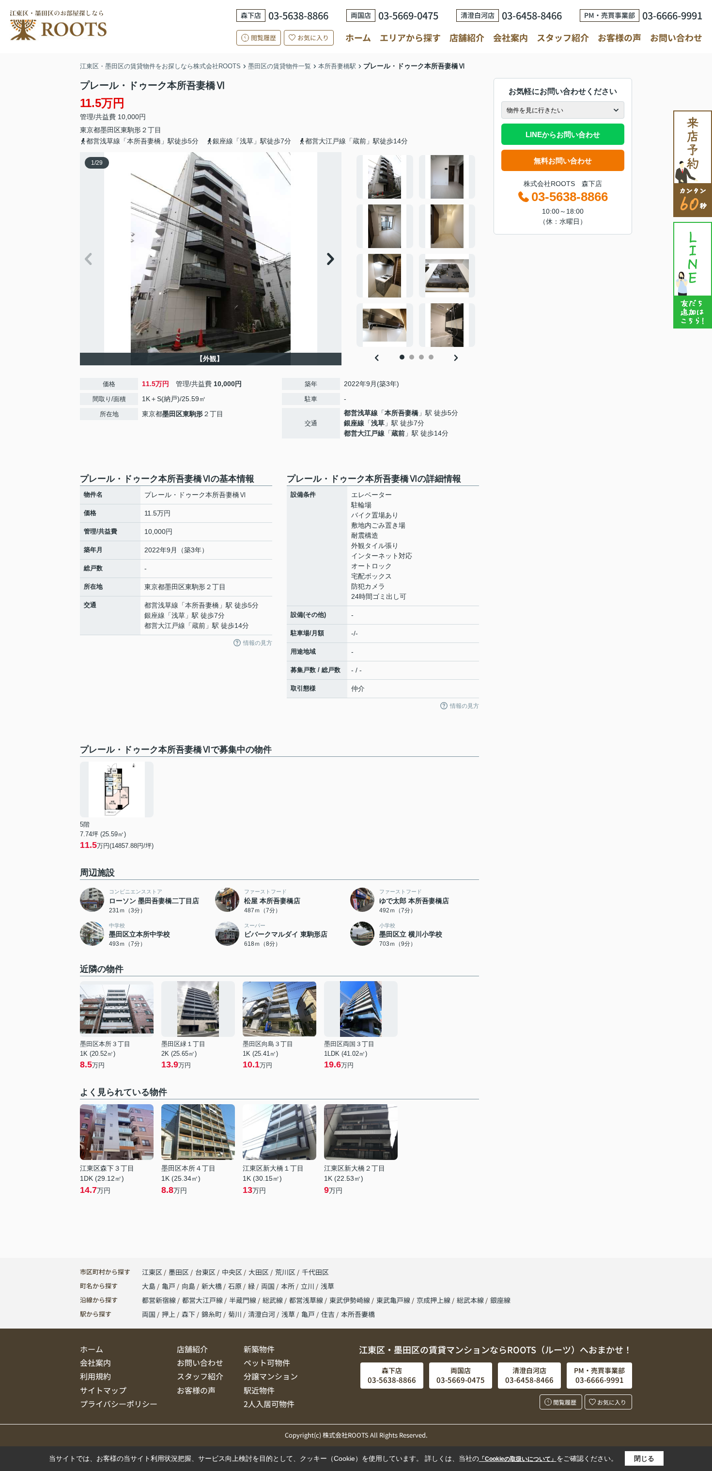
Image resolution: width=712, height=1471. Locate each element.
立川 (308, 1286)
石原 (235, 1286)
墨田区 (110, 130)
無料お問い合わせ (563, 160)
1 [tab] (402, 357)
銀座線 (354, 423)
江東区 (152, 1272)
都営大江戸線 (364, 433)
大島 (149, 1286)
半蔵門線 (243, 1300)
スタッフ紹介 (563, 37)
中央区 (232, 1272)
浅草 (378, 423)
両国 (268, 1286)
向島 (189, 1286)
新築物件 (259, 1349)
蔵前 (398, 433)
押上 (168, 1314)
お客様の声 (619, 37)
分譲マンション (271, 1376)
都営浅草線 (361, 413)
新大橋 (212, 1286)
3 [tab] (421, 357)
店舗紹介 (466, 37)
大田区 (258, 1272)
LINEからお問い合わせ (563, 134)
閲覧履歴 (263, 37)
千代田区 (315, 1272)
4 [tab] (431, 357)
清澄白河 (261, 1314)
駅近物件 (259, 1390)
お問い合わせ (676, 37)
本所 (288, 1286)
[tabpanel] (416, 251)
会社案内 (510, 37)
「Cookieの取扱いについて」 (518, 1458)
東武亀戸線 (394, 1300)
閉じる (644, 1458)
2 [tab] (411, 357)
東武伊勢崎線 (350, 1300)
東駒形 (131, 130)
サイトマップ (103, 1390)
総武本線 (471, 1300)
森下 (188, 1314)
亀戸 (169, 1286)
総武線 (273, 1300)
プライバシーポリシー (118, 1403)
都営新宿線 (159, 1300)
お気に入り (313, 37)
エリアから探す (410, 37)
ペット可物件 (267, 1362)
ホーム (358, 37)
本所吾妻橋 (401, 413)
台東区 (205, 1272)
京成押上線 (434, 1300)
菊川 (235, 1314)
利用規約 (95, 1376)
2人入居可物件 (269, 1403)
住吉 (328, 1314)
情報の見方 (257, 643)
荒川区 (285, 1272)
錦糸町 (211, 1314)
